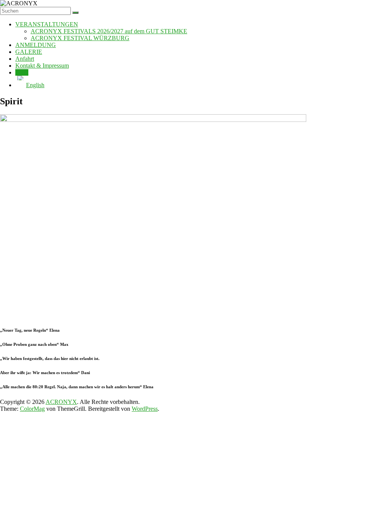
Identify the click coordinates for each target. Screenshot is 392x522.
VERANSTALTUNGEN (46, 24)
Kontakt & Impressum (42, 65)
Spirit (21, 72)
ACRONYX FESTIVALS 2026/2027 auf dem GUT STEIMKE (109, 31)
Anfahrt (24, 58)
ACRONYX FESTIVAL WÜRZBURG (80, 38)
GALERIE (28, 52)
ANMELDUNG (35, 45)
